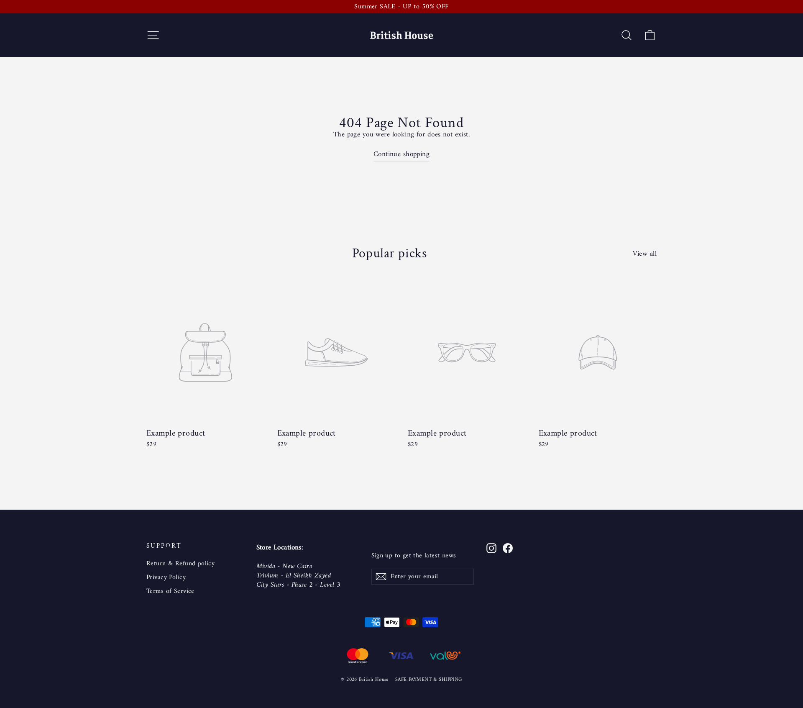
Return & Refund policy (180, 563)
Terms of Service (170, 591)
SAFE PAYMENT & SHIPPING (428, 679)
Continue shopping (401, 154)
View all (645, 253)
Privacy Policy (166, 577)
